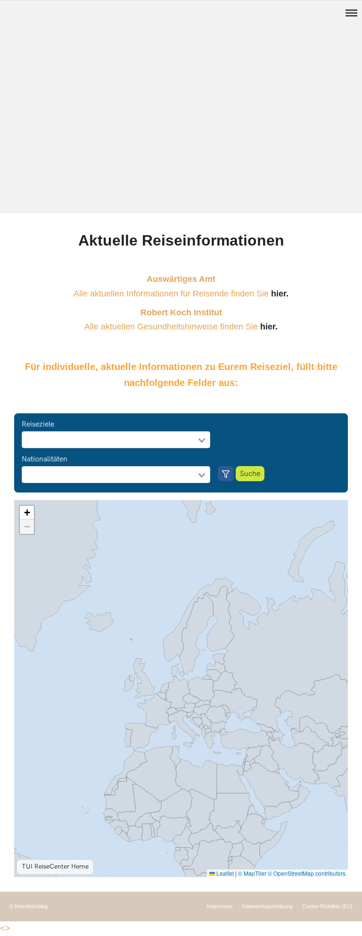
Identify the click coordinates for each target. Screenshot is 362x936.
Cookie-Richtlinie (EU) (327, 906)
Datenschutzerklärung (267, 906)
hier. (279, 293)
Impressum (219, 906)
